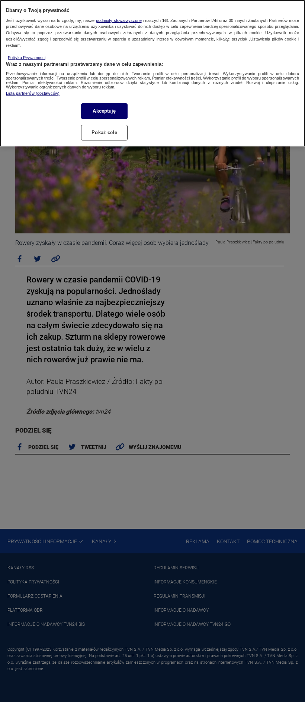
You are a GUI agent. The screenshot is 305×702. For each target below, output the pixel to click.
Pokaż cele (104, 132)
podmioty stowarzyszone (119, 20)
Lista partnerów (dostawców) (33, 93)
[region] (152, 73)
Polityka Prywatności (26, 57)
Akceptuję (104, 111)
